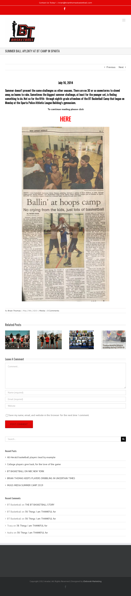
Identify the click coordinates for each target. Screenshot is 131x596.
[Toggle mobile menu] (124, 20)
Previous (111, 67)
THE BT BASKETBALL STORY (39, 504)
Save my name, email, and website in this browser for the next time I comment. (49, 415)
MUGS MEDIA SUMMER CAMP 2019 (25, 485)
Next (121, 67)
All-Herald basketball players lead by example (31, 457)
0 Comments (53, 310)
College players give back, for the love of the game (34, 464)
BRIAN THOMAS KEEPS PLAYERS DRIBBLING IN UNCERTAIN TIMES (41, 478)
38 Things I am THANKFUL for (40, 511)
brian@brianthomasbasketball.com (75, 2)
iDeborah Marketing (92, 581)
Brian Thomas (14, 310)
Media (42, 310)
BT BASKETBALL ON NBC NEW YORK (25, 471)
